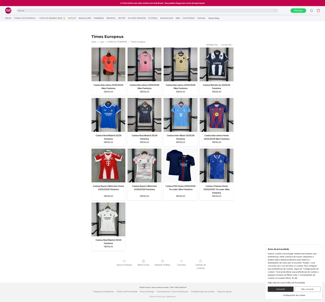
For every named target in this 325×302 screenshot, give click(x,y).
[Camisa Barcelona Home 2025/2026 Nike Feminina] (216, 115)
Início (93, 41)
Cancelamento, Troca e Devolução (172, 291)
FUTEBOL (153, 18)
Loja (102, 41)
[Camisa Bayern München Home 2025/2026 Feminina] (108, 165)
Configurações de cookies (203, 291)
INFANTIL (111, 18)
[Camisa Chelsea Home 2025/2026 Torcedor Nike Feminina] (216, 165)
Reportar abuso (224, 291)
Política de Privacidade (127, 291)
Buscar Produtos (124, 265)
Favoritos (181, 265)
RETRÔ (121, 18)
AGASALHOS (166, 18)
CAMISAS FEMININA (117, 41)
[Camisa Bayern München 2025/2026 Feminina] (144, 165)
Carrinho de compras (200, 266)
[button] (8, 10)
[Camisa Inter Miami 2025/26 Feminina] (180, 115)
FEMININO (99, 18)
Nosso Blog (213, 18)
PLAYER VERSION (137, 18)
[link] (294, 294)
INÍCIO (8, 18)
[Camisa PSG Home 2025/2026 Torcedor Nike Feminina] (180, 165)
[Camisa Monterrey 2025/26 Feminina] (216, 64)
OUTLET (72, 18)
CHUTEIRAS (189, 18)
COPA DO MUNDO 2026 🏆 (52, 18)
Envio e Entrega (147, 291)
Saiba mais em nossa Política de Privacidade (286, 283)
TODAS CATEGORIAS (25, 18)
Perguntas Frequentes (103, 291)
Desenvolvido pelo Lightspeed (162, 296)
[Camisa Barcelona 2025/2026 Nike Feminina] (108, 64)
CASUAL (201, 18)
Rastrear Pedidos (162, 265)
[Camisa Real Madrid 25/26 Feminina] (108, 115)
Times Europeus (138, 41)
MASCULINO (85, 18)
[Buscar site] (275, 10)
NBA (178, 18)
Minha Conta (143, 265)
